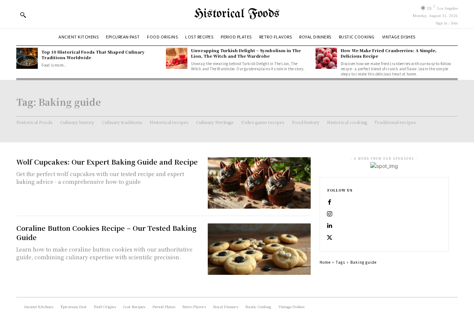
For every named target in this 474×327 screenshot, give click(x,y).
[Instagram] (330, 214)
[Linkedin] (330, 226)
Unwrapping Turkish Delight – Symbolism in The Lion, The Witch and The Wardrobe (246, 53)
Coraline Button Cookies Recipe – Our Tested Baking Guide (106, 232)
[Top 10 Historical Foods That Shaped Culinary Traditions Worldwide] (27, 58)
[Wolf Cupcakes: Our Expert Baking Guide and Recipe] (259, 183)
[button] (23, 14)
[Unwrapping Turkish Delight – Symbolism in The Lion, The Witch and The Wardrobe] (176, 58)
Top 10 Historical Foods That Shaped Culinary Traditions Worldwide (93, 54)
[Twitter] (330, 238)
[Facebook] (330, 202)
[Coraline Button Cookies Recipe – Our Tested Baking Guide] (259, 249)
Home (325, 262)
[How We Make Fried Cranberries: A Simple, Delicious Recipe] (326, 58)
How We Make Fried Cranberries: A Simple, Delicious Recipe (389, 53)
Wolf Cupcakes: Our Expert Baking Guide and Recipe (107, 161)
